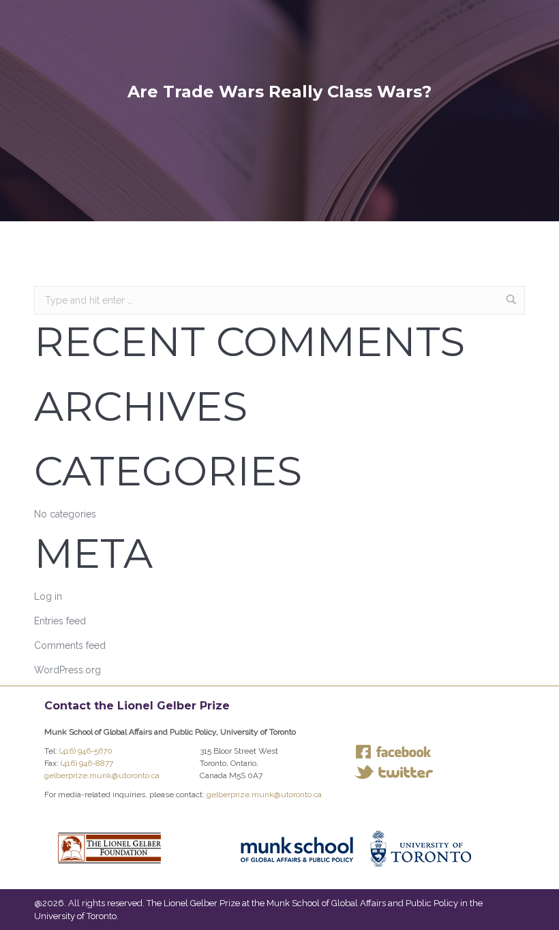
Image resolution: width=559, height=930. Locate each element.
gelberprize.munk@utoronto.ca (102, 775)
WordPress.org (67, 669)
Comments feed (70, 645)
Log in (48, 596)
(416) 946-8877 (87, 763)
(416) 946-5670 (85, 751)
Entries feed (60, 620)
